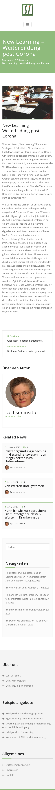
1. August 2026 (13, 447)
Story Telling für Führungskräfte (25, 609)
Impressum (12, 769)
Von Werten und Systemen (24, 486)
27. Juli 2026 (12, 507)
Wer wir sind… (14, 675)
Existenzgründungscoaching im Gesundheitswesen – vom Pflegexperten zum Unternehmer (26, 456)
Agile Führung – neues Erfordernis (24, 718)
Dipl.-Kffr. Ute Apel (16, 680)
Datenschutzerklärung (18, 764)
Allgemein (22, 59)
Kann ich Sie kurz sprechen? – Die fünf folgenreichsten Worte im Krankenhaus (26, 514)
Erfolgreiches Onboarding (20, 731)
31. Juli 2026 (12, 482)
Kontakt (10, 774)
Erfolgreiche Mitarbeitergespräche (24, 713)
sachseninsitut (19, 467)
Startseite (7, 59)
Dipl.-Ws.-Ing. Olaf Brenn (19, 685)
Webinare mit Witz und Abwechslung (26, 737)
